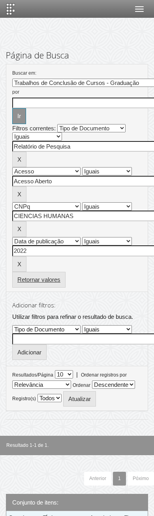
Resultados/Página (32, 375)
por (15, 92)
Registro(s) (24, 398)
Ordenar (81, 385)
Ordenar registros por (104, 375)
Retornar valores (38, 279)
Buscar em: (24, 73)
